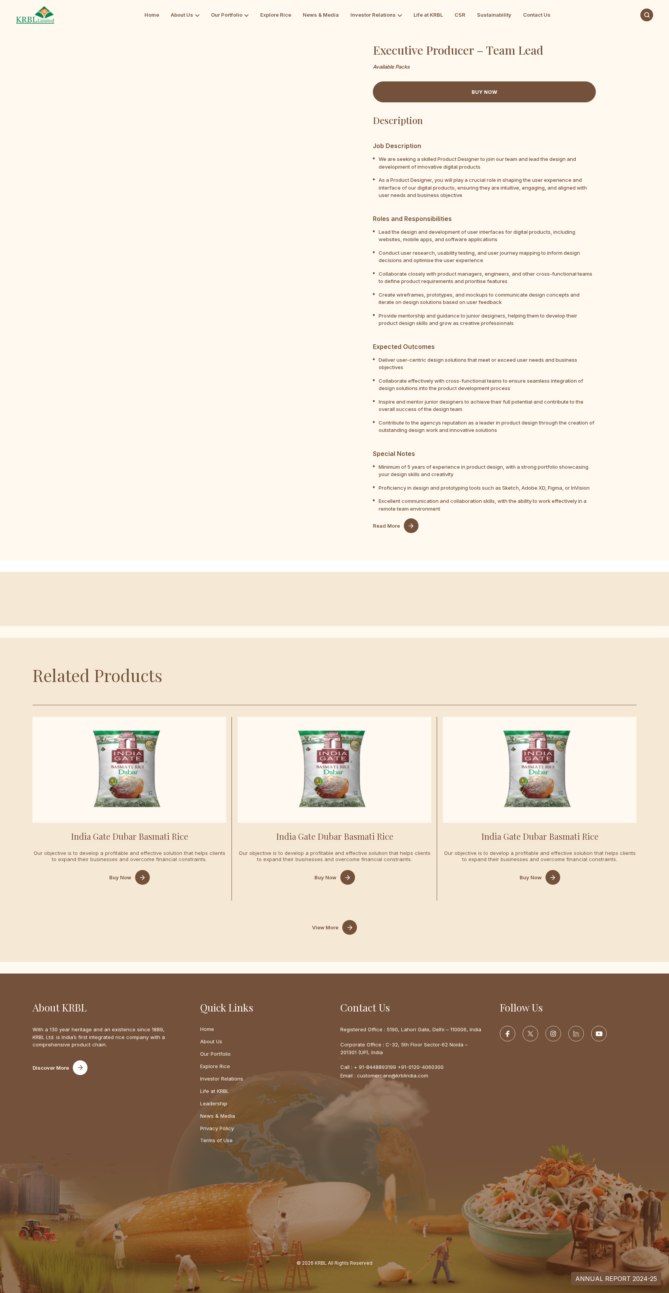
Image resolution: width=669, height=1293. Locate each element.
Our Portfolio (226, 15)
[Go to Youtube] (599, 1033)
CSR (460, 15)
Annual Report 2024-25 (616, 1279)
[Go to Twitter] (530, 1033)
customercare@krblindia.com (392, 1075)
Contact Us (537, 15)
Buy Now (120, 877)
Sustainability (494, 15)
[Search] (646, 15)
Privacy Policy (217, 1128)
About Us (182, 15)
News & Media (321, 15)
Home (151, 15)
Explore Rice (275, 15)
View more (325, 927)
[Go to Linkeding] (576, 1033)
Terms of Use (216, 1140)
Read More (386, 526)
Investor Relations (373, 15)
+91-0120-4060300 (421, 1067)
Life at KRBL (428, 15)
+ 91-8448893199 (375, 1067)
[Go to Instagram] (553, 1033)
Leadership (213, 1103)
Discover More (51, 1068)
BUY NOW (484, 92)
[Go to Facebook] (507, 1033)
